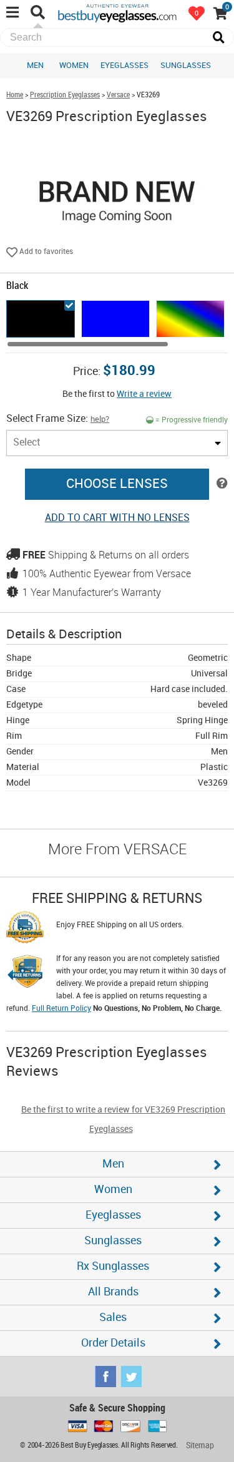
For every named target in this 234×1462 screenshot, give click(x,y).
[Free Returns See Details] (25, 973)
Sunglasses (185, 65)
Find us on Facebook (105, 1376)
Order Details (113, 1343)
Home (14, 95)
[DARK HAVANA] (190, 319)
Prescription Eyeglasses (65, 95)
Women (74, 65)
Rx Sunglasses (113, 1266)
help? (99, 419)
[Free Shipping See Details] (25, 929)
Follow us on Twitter (131, 1376)
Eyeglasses (124, 65)
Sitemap (200, 1445)
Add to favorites (45, 252)
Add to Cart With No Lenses (117, 518)
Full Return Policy (61, 1009)
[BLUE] (115, 319)
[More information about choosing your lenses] (222, 484)
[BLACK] (40, 319)
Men (35, 65)
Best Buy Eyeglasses (117, 12)
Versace (118, 95)
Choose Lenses (117, 484)
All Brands (113, 1292)
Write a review (144, 394)
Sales (113, 1317)
